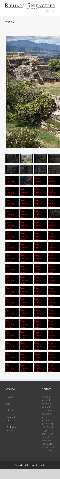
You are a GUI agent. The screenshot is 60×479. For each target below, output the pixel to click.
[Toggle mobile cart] (47, 10)
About (10, 410)
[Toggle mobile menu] (53, 10)
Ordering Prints (11, 429)
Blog (9, 403)
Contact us (11, 418)
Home (10, 396)
